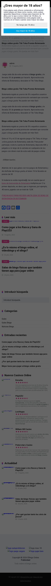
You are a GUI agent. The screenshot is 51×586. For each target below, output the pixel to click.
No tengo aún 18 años (25, 25)
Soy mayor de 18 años (25, 31)
